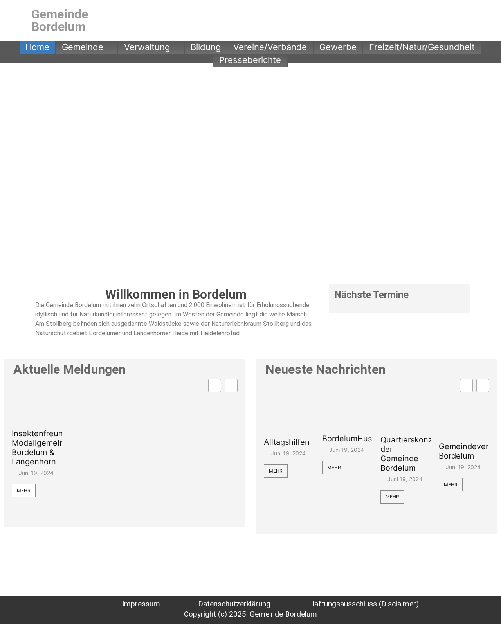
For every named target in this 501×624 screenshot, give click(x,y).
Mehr (24, 490)
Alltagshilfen (287, 442)
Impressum (141, 603)
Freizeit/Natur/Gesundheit (422, 47)
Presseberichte (250, 60)
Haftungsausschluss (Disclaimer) (364, 603)
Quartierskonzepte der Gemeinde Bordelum (405, 454)
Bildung (206, 47)
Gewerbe (338, 47)
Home (37, 47)
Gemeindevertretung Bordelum (464, 451)
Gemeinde (82, 47)
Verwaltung (147, 47)
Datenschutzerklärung (234, 603)
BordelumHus (347, 438)
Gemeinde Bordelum (59, 20)
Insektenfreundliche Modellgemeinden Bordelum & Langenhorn (37, 447)
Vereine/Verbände (270, 47)
